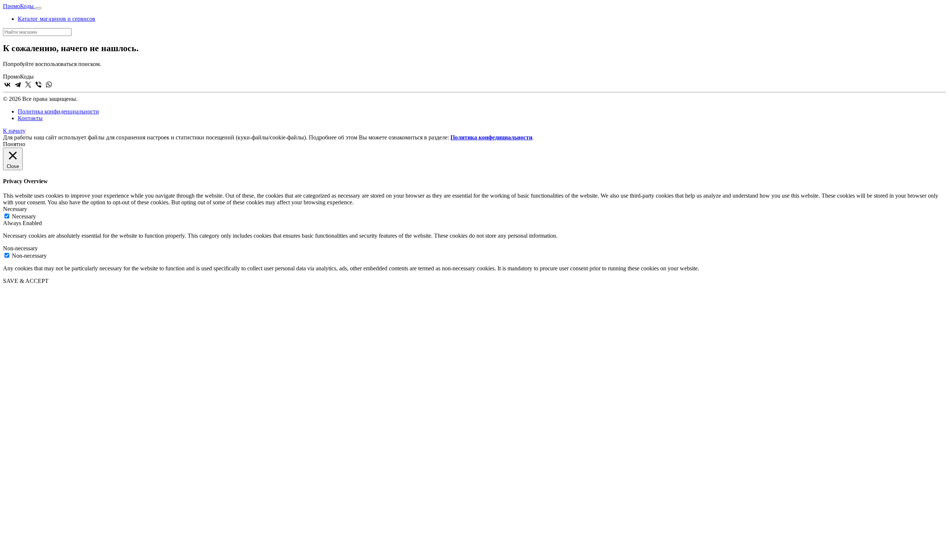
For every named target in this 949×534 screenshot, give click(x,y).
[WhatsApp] (48, 84)
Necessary (24, 216)
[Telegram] (17, 84)
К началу (14, 131)
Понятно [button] (14, 144)
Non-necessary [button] (20, 248)
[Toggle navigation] (38, 8)
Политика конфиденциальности (58, 111)
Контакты (30, 118)
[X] (28, 84)
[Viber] (38, 84)
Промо (18, 6)
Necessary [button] (15, 209)
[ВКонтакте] (7, 84)
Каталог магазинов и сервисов (56, 19)
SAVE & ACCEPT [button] (26, 281)
